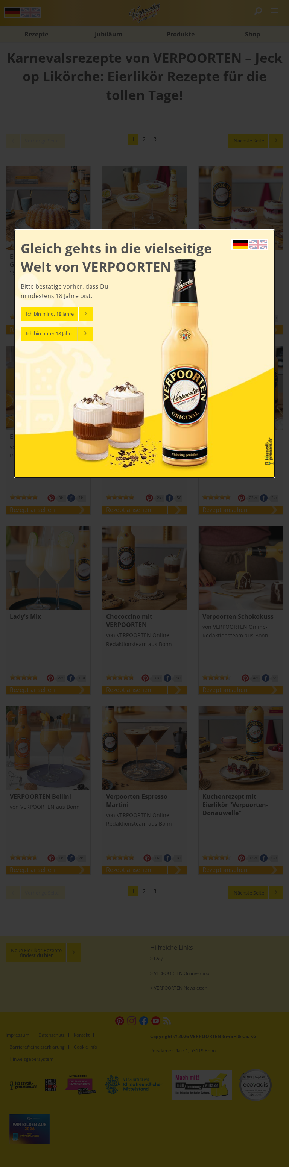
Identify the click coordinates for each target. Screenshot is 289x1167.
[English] (258, 244)
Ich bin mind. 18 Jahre (50, 313)
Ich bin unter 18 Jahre (49, 333)
